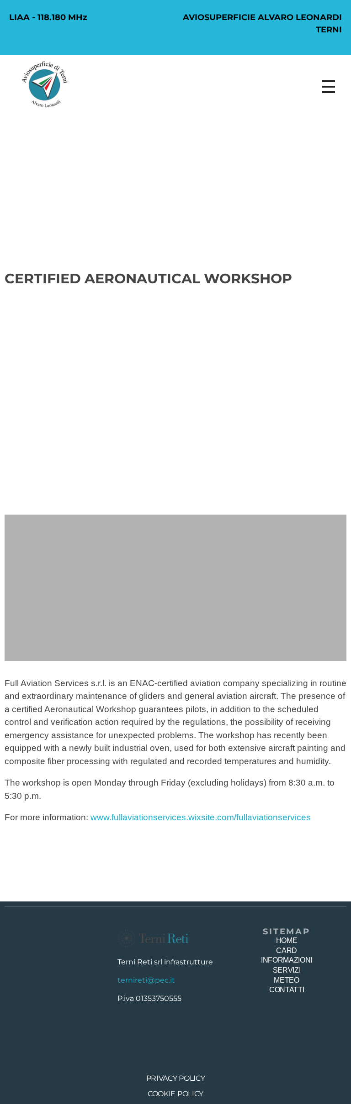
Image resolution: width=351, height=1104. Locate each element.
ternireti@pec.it (146, 980)
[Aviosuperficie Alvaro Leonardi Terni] (45, 84)
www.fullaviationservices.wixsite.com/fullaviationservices (200, 817)
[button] (12, 407)
